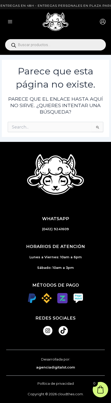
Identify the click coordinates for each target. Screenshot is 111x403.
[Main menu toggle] (10, 22)
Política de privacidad (55, 383)
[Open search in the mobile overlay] (55, 44)
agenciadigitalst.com (55, 367)
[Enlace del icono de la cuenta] (103, 22)
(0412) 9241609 (55, 229)
